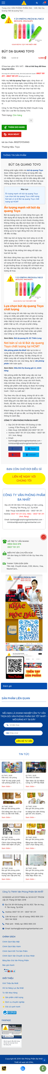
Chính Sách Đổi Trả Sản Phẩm (15, 951)
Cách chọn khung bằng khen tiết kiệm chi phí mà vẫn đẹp (11, 843)
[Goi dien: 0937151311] (43, 1068)
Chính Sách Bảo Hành (11, 946)
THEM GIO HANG (16, 127)
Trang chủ (6, 8)
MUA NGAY (13, 134)
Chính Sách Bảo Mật (11, 942)
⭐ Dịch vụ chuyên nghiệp (13, 1002)
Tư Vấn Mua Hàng (9, 993)
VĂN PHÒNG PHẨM (19, 8)
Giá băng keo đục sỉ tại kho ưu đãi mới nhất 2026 (11, 812)
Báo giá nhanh (8, 965)
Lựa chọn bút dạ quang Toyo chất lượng (22, 196)
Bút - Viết (33, 8)
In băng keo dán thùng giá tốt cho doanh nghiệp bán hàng (35, 812)
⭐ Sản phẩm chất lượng (12, 997)
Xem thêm (6, 786)
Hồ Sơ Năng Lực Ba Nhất (13, 988)
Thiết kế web (19, 1062)
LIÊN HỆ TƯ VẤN (24, 741)
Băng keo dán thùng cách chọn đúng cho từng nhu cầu (34, 843)
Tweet (33, 449)
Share (16, 449)
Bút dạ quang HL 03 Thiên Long (28, 338)
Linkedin (32, 455)
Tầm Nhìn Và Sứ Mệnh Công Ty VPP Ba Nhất (35, 782)
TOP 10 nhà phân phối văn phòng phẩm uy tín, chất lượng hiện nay (12, 782)
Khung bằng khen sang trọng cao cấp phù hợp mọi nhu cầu (11, 874)
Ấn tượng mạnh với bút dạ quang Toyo (21, 194)
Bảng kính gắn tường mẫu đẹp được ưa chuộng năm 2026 (34, 874)
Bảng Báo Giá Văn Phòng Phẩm (15, 960)
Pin (15, 455)
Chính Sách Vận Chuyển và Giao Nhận (18, 956)
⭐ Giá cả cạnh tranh (11, 1007)
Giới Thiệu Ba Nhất (10, 983)
